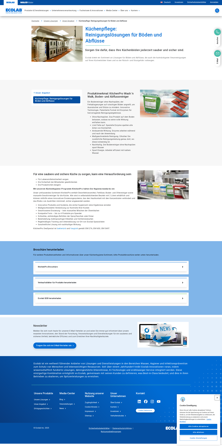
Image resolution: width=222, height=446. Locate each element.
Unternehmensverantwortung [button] (64, 10)
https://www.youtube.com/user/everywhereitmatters (158, 401)
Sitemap (88, 416)
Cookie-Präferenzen (145, 410)
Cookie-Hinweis (91, 407)
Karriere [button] (134, 10)
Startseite (35, 21)
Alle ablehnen (198, 432)
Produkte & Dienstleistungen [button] (37, 10)
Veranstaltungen (66, 404)
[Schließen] (217, 397)
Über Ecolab (115, 402)
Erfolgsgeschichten (42, 408)
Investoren (179, 2)
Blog (61, 399)
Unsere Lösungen (51, 21)
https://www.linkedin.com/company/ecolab (139, 401)
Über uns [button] (124, 10)
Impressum (89, 411)
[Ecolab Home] (14, 11)
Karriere (113, 407)
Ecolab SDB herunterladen (49, 298)
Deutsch (167, 2)
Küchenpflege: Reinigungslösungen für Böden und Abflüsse (53, 99)
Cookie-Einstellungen (198, 438)
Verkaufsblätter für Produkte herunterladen (57, 282)
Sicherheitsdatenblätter (196, 2)
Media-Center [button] (111, 10)
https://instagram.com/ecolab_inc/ (152, 401)
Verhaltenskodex (117, 416)
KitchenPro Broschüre (48, 267)
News (61, 408)
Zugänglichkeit (91, 402)
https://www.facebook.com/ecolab (145, 401)
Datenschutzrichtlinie (122, 428)
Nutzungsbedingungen (111, 431)
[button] (50, 10)
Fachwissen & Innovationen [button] (91, 10)
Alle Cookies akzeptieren (198, 426)
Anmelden (214, 2)
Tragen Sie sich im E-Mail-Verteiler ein (54, 345)
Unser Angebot (68, 21)
